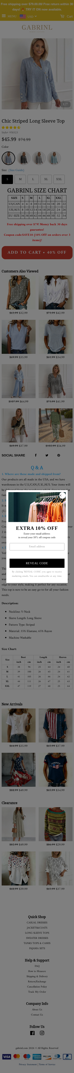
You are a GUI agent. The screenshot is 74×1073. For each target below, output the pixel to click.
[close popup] (62, 495)
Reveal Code (37, 563)
